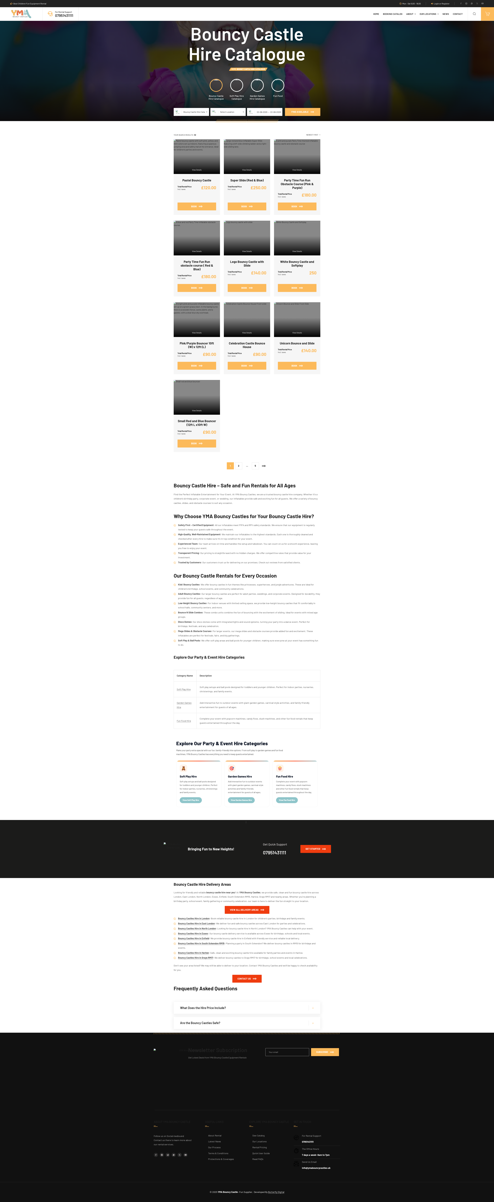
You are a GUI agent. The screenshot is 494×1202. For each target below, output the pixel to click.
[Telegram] (168, 1155)
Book (203, 205)
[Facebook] (461, 3)
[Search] (474, 13)
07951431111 (64, 15)
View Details (197, 170)
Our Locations (428, 13)
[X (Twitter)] (477, 3)
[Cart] (487, 13)
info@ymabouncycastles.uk (316, 1167)
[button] (315, 849)
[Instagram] (466, 3)
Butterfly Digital (276, 1192)
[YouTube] (482, 3)
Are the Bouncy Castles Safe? (200, 1023)
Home (376, 13)
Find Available (300, 111)
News (446, 13)
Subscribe (322, 1052)
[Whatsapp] (472, 3)
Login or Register (441, 4)
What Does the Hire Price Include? (203, 1008)
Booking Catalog (392, 13)
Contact (458, 13)
